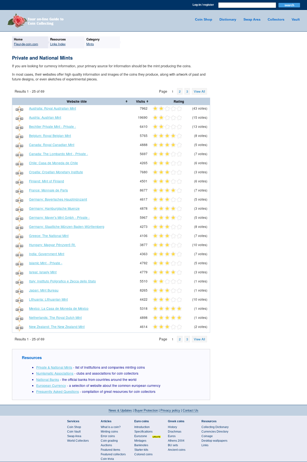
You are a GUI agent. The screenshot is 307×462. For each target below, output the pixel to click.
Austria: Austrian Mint (45, 117)
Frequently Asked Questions (57, 391)
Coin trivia (107, 459)
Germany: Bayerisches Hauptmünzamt (58, 199)
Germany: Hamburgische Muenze (54, 208)
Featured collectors (113, 454)
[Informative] (173, 109)
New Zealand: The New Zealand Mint (57, 326)
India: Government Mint (46, 253)
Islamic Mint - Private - (45, 262)
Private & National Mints (54, 367)
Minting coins (109, 431)
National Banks (47, 379)
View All (199, 91)
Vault (296, 19)
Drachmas (174, 431)
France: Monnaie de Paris (48, 190)
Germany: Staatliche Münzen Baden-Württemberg (66, 226)
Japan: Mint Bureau (44, 290)
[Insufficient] (161, 109)
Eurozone (140, 436)
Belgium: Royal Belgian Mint (50, 135)
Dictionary (227, 19)
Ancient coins (176, 449)
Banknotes (141, 445)
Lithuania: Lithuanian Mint (48, 299)
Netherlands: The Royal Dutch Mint (55, 317)
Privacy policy (170, 410)
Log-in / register (203, 4)
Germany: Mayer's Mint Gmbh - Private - (59, 217)
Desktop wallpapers (214, 440)
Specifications (143, 431)
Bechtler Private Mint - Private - (52, 126)
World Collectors (78, 440)
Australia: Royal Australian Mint (52, 108)
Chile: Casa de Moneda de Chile (53, 162)
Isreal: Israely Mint (43, 272)
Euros (172, 436)
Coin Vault (74, 431)
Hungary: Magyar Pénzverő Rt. (52, 244)
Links (204, 445)
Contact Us (190, 410)
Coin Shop (203, 19)
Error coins (108, 436)
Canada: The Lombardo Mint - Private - (58, 153)
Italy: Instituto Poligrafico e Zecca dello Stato (62, 281)
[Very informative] (179, 109)
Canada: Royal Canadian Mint (51, 144)
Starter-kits (141, 449)
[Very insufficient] (155, 109)
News (120, 410)
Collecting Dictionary (215, 427)
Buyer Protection (146, 410)
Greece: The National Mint (49, 235)
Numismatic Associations (54, 373)
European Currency (51, 385)
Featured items (110, 449)
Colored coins (143, 454)
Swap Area (251, 19)
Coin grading (109, 440)
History (172, 427)
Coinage (207, 436)
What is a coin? (111, 427)
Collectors (276, 19)
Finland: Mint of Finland (46, 181)
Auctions (106, 445)
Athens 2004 (176, 440)
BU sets (173, 445)
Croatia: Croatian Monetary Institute (56, 171)
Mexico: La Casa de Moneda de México (59, 308)
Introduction (142, 427)
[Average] (167, 109)
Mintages (140, 440)
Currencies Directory (214, 431)
